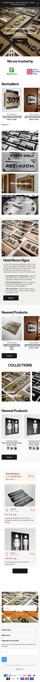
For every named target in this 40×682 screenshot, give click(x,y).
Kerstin (12, 553)
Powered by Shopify (28, 665)
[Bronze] (15, 448)
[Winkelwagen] (37, 10)
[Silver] (11, 448)
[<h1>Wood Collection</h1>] (16, 386)
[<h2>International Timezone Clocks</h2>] (20, 205)
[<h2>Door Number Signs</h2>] (20, 140)
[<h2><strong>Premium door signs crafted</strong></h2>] (20, 36)
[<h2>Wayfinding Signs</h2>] (20, 183)
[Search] (7, 10)
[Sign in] (33, 10)
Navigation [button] (3, 10)
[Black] (8, 448)
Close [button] (37, 3)
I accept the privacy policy (14, 619)
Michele (13, 509)
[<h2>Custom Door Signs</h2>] (20, 162)
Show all (5, 124)
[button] (20, 570)
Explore (9, 356)
